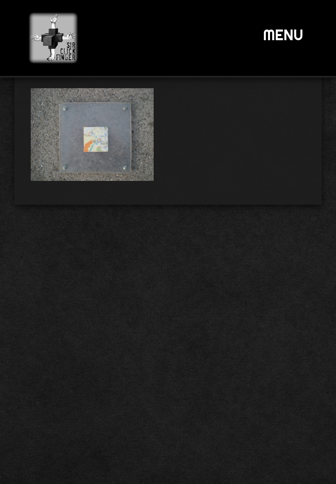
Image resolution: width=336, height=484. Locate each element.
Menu (283, 35)
